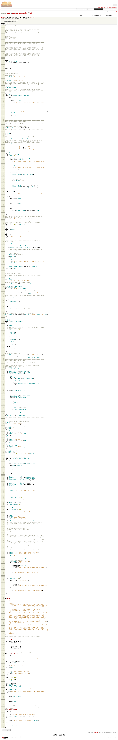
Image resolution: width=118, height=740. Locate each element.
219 (3, 283)
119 (3, 165)
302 (3, 382)
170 (3, 225)
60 (3, 95)
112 (3, 156)
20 (3, 48)
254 (3, 325)
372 (3, 465)
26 (3, 55)
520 (3, 641)
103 (3, 146)
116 (3, 161)
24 (3, 53)
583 (3, 716)
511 (3, 630)
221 (3, 286)
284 (3, 360)
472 (3, 584)
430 (3, 534)
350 (3, 439)
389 (3, 485)
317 (3, 399)
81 (3, 120)
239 (3, 307)
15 (3, 42)
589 (3, 723)
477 (3, 590)
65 (3, 101)
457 (3, 566)
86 (3, 126)
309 (3, 390)
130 (3, 178)
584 (3, 717)
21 (3, 49)
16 (3, 43)
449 (3, 556)
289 (3, 366)
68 (3, 105)
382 (3, 477)
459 (3, 568)
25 (3, 54)
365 (3, 457)
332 (3, 417)
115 (3, 160)
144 (3, 194)
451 (3, 559)
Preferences (114, 7)
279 (3, 354)
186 (3, 244)
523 (3, 645)
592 (3, 727)
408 (3, 508)
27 (3, 56)
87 (3, 127)
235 (3, 302)
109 (3, 153)
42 (3, 74)
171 (3, 227)
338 (3, 424)
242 (3, 311)
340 (3, 427)
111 (3, 155)
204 (3, 266)
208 (3, 271)
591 (3, 726)
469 (3, 580)
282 (3, 358)
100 (3, 142)
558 (3, 686)
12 (3, 38)
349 (3, 438)
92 (3, 133)
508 (3, 627)
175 (3, 231)
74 (3, 112)
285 (3, 361)
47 (3, 80)
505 (3, 623)
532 (3, 655)
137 (3, 186)
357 (3, 447)
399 (3, 497)
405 (3, 504)
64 (3, 100)
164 (3, 218)
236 (3, 303)
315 (3, 397)
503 (3, 621)
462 (3, 572)
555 (3, 683)
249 (3, 319)
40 (3, 72)
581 (3, 714)
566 (3, 696)
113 (3, 158)
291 (3, 368)
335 (3, 421)
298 (3, 377)
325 (3, 409)
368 (3, 460)
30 (3, 60)
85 (3, 125)
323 (3, 407)
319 (3, 402)
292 (3, 370)
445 (3, 552)
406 (3, 505)
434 (3, 539)
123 (3, 169)
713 (30, 13)
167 (3, 222)
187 (3, 246)
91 (3, 132)
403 (3, 502)
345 (3, 433)
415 (3, 516)
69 (3, 106)
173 (3, 229)
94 (3, 135)
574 (3, 705)
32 (3, 62)
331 (3, 416)
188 (3, 247)
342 (3, 429)
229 (3, 295)
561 (3, 690)
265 (3, 338)
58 (3, 93)
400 (3, 498)
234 (3, 301)
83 (3, 122)
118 (3, 164)
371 (3, 464)
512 (3, 632)
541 (3, 666)
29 (3, 59)
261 (3, 333)
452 (3, 560)
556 (3, 684)
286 (3, 362)
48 (3, 81)
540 (3, 665)
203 (3, 265)
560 (3, 689)
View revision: (96, 15)
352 (3, 441)
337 (3, 423)
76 (3, 114)
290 (3, 367)
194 (3, 254)
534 (3, 658)
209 (3, 272)
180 (3, 237)
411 (3, 511)
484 (3, 598)
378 (3, 472)
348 (3, 436)
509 (3, 628)
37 (3, 68)
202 (3, 263)
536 (3, 660)
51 (3, 84)
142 (3, 192)
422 (3, 524)
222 (3, 287)
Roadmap (91, 9)
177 (3, 234)
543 (3, 668)
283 (3, 359)
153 (3, 205)
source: (3, 13)
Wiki (78, 9)
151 (3, 203)
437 (3, 542)
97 (3, 139)
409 (3, 509)
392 (3, 489)
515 (3, 635)
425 (3, 528)
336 (3, 422)
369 (3, 461)
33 (3, 63)
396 (3, 493)
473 (3, 585)
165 (3, 220)
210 (3, 273)
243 (3, 312)
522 (3, 643)
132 (3, 180)
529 (3, 652)
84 (3, 123)
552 (3, 679)
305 (3, 385)
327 (3, 411)
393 (3, 490)
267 (3, 340)
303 (3, 383)
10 (3, 36)
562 (3, 691)
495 (3, 611)
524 (3, 646)
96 (3, 137)
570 (3, 701)
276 (3, 351)
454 (3, 562)
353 (3, 442)
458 (3, 567)
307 (3, 388)
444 (3, 551)
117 (3, 162)
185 (3, 243)
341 (3, 428)
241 (3, 309)
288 (3, 365)
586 (3, 720)
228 (3, 294)
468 (3, 579)
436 (3, 541)
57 (3, 91)
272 (3, 346)
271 (3, 345)
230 (3, 296)
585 (3, 719)
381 (3, 476)
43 (3, 75)
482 (3, 596)
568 (3, 698)
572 (3, 703)
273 (3, 347)
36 (3, 67)
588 (3, 722)
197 (3, 257)
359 (3, 450)
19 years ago (32, 17)
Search (114, 9)
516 (3, 636)
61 (3, 96)
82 (3, 121)
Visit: (81, 15)
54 (3, 88)
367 (3, 459)
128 (3, 175)
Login (99, 7)
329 (3, 414)
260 (3, 332)
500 (3, 617)
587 (3, 721)
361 (3, 452)
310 (3, 391)
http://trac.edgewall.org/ (112, 737)
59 (3, 94)
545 (3, 671)
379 (3, 473)
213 (3, 276)
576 (3, 708)
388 (3, 484)
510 (3, 629)
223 (3, 288)
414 (3, 515)
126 (3, 173)
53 (3, 87)
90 (3, 130)
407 (3, 506)
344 (3, 432)
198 (3, 259)
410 (3, 510)
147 (3, 198)
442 (3, 548)
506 (3, 624)
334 (3, 420)
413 (3, 514)
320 (3, 403)
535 (3, 659)
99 (3, 141)
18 (3, 45)
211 (3, 274)
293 (3, 371)
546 (3, 672)
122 (3, 168)
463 (3, 573)
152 (3, 204)
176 (3, 233)
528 (3, 651)
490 (3, 605)
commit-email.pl (21, 13)
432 (3, 536)
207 (3, 269)
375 (18, 17)
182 (3, 240)
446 (3, 553)
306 (3, 386)
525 (3, 647)
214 (3, 277)
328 (3, 413)
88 (3, 128)
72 (3, 109)
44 (3, 76)
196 (3, 256)
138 (3, 187)
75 (3, 113)
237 (3, 305)
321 (3, 404)
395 (3, 492)
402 (3, 501)
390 (3, 486)
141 (3, 191)
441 (3, 547)
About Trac (109, 7)
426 (3, 529)
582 (3, 715)
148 (3, 199)
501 (3, 618)
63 (3, 99)
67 (3, 103)
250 (3, 320)
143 (3, 193)
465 (3, 576)
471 (3, 583)
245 (3, 314)
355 (3, 445)
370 (3, 463)
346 (3, 434)
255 (3, 326)
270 (3, 344)
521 (3, 642)
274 (3, 348)
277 (3, 352)
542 (3, 667)
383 (3, 478)
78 (3, 117)
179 (3, 236)
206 (3, 268)
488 (3, 603)
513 (3, 633)
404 (3, 503)
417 (3, 518)
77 (3, 115)
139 (3, 188)
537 (3, 661)
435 (3, 540)
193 (3, 253)
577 (3, 709)
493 (3, 609)
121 (3, 167)
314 (3, 396)
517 (3, 637)
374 (3, 467)
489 (3, 604)
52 (3, 86)
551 (3, 678)
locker (9, 13)
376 (3, 470)
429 (3, 533)
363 (3, 454)
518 (3, 639)
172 (3, 228)
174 (3, 230)
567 (3, 697)
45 (3, 77)
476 (3, 589)
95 (3, 136)
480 (3, 593)
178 (3, 235)
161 (3, 215)
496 (3, 612)
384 (3, 479)
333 (3, 419)
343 (3, 430)
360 (3, 451)
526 (3, 648)
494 (3, 610)
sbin (13, 13)
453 (3, 561)
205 (3, 267)
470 (3, 581)
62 (3, 97)
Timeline (84, 9)
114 (3, 159)
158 (3, 211)
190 (3, 249)
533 (3, 656)
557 (3, 685)
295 (3, 373)
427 (3, 530)
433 (3, 537)
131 (3, 179)
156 (3, 209)
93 (3, 134)
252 (3, 322)
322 (3, 405)
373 (3, 466)
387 (3, 483)
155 (3, 208)
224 (3, 289)
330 (3, 415)
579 (3, 711)
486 (3, 600)
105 (3, 148)
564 (3, 694)
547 (3, 673)
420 (3, 522)
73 (3, 111)
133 (3, 181)
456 (3, 565)
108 (3, 152)
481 (3, 595)
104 (3, 147)
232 (3, 299)
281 (3, 357)
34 (3, 65)
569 (3, 700)
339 (3, 426)
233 (3, 300)
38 (3, 69)
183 (3, 241)
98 (3, 140)
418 (3, 520)
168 (3, 223)
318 (3, 401)
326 (3, 410)
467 (3, 578)
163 (3, 217)
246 (3, 315)
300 (3, 379)
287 (3, 364)
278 (3, 353)
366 (3, 458)
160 (3, 214)
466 (3, 577)
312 (3, 393)
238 (3, 306)
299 (3, 378)
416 (3, 517)
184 (3, 242)
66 (3, 102)
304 (3, 384)
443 (3, 549)
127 (3, 174)
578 (3, 710)
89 (3, 129)
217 (3, 281)
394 (3, 491)
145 (3, 196)
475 (3, 587)
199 (3, 260)
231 (3, 297)
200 (3, 261)
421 (3, 523)
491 (3, 606)
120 (3, 166)
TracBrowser (96, 732)
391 (3, 487)
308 (3, 389)
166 (3, 221)
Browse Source (99, 9)
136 (3, 185)
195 (3, 255)
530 (3, 653)
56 (3, 90)
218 (3, 282)
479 (3, 592)
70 (3, 107)
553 (3, 680)
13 (3, 39)
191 (3, 250)
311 (3, 392)
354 (3, 444)
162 (3, 216)
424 (3, 527)
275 (3, 350)
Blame (109, 11)
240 (3, 308)
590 (3, 725)
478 (3, 591)
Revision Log (114, 11)
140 (3, 190)
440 (3, 546)
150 (3, 202)
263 (3, 335)
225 (3, 290)
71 (3, 108)
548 (3, 674)
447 (3, 554)
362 (3, 453)
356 (3, 446)
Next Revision (103, 11)
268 (3, 341)
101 (3, 143)
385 (3, 480)
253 (3, 324)
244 (3, 313)
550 (3, 677)
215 (3, 279)
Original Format (62, 735)
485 (3, 599)
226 (3, 292)
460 (3, 570)
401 (3, 499)
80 (3, 119)
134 (3, 182)
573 (3, 704)
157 (3, 210)
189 (3, 248)
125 (3, 172)
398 (3, 496)
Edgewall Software (15, 737)
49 (3, 82)
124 (3, 171)
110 (3, 154)
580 (3, 713)
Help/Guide (103, 7)
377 (3, 471)
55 (3, 89)
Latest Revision (97, 11)
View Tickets (107, 9)
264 (3, 336)
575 (3, 707)
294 (3, 372)
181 (3, 239)
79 (3, 118)
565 (3, 695)
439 (3, 545)
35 (3, 66)
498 (3, 615)
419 (3, 521)
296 (3, 374)
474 (3, 586)
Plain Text (55, 735)
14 (3, 41)
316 (3, 398)
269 (3, 342)
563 (3, 692)
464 (3, 574)
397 (3, 495)
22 (3, 50)
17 (3, 44)
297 (3, 376)
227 (3, 293)
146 (3, 197)
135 (3, 184)
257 (3, 328)
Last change (4, 17)
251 (3, 321)
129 (3, 176)
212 (3, 275)
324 (3, 408)
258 (3, 329)
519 (3, 640)
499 (3, 616)
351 (3, 440)
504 (3, 622)
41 (3, 73)
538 (3, 662)
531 (3, 654)
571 (3, 702)
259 (3, 331)
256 (3, 327)
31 (3, 61)
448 (3, 555)
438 (3, 543)
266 (3, 339)
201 (3, 262)
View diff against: (109, 15)
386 (3, 482)
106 (3, 149)
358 (3, 448)
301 (3, 380)
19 (3, 47)
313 (3, 395)
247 (3, 316)
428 (3, 531)
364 (3, 455)
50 (3, 83)
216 (3, 280)
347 (3, 435)
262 (3, 334)
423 (3, 525)
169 (3, 224)
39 (3, 71)
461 (3, 571)
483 (3, 597)
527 (3, 649)
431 (3, 535)
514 (3, 634)
